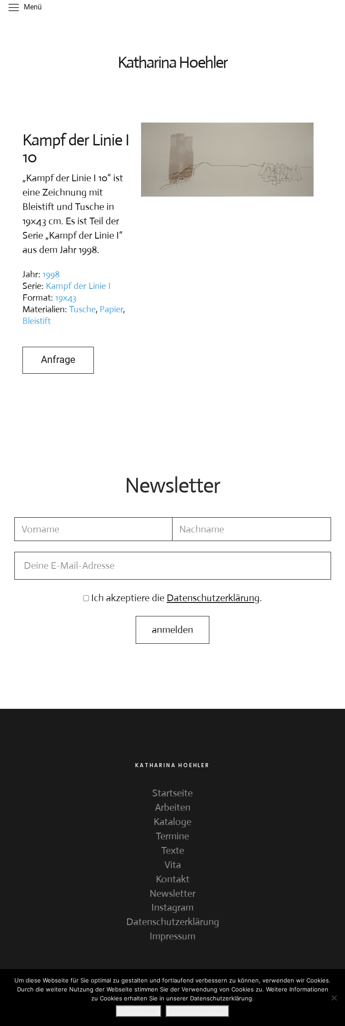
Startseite (172, 793)
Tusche (82, 309)
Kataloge (172, 822)
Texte (172, 850)
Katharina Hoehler (172, 62)
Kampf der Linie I (78, 286)
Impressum (172, 936)
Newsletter (172, 893)
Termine (172, 836)
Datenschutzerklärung (172, 922)
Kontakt (173, 879)
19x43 (65, 297)
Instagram (172, 907)
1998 (51, 274)
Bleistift (36, 321)
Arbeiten (172, 807)
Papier (111, 309)
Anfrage (58, 359)
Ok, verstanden (138, 1011)
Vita (172, 865)
